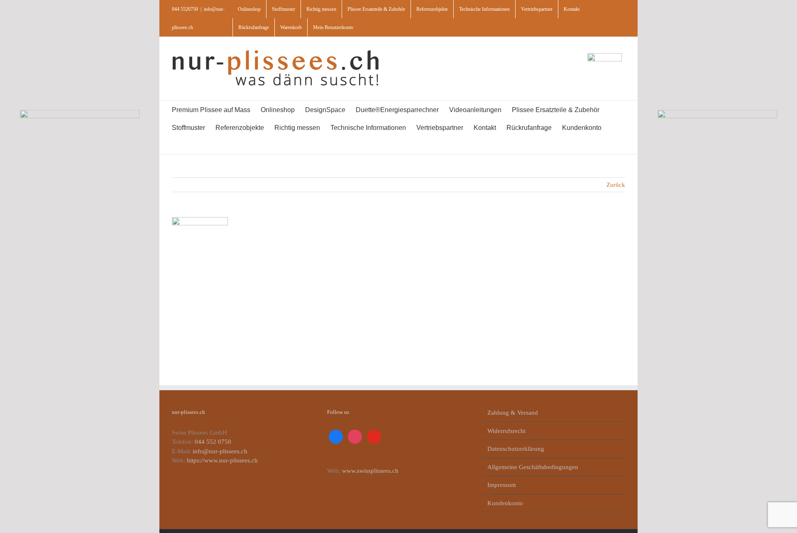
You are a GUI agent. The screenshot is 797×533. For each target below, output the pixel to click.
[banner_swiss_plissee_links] (79, 113)
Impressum (501, 485)
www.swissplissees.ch (370, 470)
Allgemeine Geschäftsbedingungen (532, 467)
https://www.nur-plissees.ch (222, 460)
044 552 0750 (213, 441)
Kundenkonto (505, 503)
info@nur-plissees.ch (220, 451)
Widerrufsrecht (506, 431)
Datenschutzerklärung (515, 448)
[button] (193, 145)
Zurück (615, 184)
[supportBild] (604, 56)
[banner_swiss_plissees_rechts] (717, 113)
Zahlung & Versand (512, 412)
